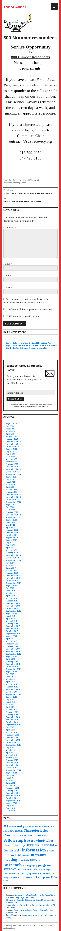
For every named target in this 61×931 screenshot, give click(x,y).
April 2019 (10, 596)
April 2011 (10, 783)
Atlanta (6, 831)
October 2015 (12, 666)
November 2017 (13, 628)
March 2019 (11, 598)
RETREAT (9, 869)
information (34, 850)
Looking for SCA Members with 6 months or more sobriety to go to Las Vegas (31, 896)
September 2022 (13, 517)
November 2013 (13, 720)
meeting (10, 859)
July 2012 (10, 747)
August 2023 (11, 505)
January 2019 (12, 601)
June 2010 (10, 808)
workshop (37, 877)
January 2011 (12, 790)
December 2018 (13, 603)
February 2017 (12, 644)
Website (7, 287)
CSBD (43, 835)
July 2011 (10, 775)
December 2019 (13, 575)
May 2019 (10, 593)
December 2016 (13, 649)
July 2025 (10, 451)
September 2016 (13, 654)
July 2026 (10, 426)
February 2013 (12, 735)
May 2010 (10, 811)
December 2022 (13, 515)
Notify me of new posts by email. (23, 316)
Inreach (50, 850)
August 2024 (11, 477)
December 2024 (13, 467)
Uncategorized (19, 183)
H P (56, 846)
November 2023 (13, 497)
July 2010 (10, 806)
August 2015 (11, 671)
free (27, 840)
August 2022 (11, 520)
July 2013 (10, 727)
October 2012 (12, 742)
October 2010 (12, 798)
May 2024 (10, 484)
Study (5, 878)
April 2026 (11, 434)
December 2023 (13, 494)
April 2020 (11, 568)
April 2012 (10, 752)
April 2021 (10, 548)
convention (32, 835)
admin (37, 180)
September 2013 (13, 725)
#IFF (52, 827)
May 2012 (10, 750)
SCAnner (34, 869)
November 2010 (13, 795)
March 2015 (11, 684)
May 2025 (10, 456)
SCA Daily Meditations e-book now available (26, 348)
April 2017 (10, 639)
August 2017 (11, 636)
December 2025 (13, 441)
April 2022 (11, 527)
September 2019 (13, 583)
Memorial (21, 860)
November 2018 (13, 606)
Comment (9, 227)
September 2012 (13, 745)
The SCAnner (14, 6)
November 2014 (13, 689)
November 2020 (13, 555)
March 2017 (11, 641)
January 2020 (12, 573)
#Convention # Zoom (37, 826)
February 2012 (12, 757)
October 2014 (12, 692)
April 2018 (10, 618)
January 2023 (12, 512)
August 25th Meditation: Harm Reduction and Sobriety (31, 345)
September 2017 (13, 634)
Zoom (5, 881)
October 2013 (12, 722)
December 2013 (13, 717)
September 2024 (13, 474)
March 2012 (11, 755)
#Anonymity (14, 826)
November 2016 (13, 651)
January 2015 (12, 687)
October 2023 (12, 499)
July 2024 (10, 479)
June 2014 (10, 702)
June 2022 (10, 522)
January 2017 (12, 646)
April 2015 (10, 682)
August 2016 (11, 656)
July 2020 (10, 563)
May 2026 (10, 431)
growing (36, 840)
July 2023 (10, 507)
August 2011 (11, 773)
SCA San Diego (44, 870)
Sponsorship (46, 873)
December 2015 (13, 664)
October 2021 (12, 535)
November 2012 (13, 740)
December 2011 (13, 763)
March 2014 (11, 709)
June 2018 (10, 616)
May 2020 (10, 565)
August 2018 (11, 613)
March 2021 (11, 550)
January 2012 (12, 760)
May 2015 (10, 679)
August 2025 (11, 449)
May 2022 (10, 525)
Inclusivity (12, 850)
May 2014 (10, 704)
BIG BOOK (16, 830)
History (19, 845)
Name (7, 263)
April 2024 (11, 487)
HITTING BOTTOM (40, 845)
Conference (13, 835)
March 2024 (11, 489)
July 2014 (10, 699)
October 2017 (12, 631)
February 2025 (12, 462)
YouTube (51, 877)
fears (49, 836)
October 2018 (12, 608)
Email (7, 275)
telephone (13, 877)
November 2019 (13, 578)
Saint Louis (22, 869)
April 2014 (10, 707)
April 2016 (10, 659)
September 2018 (13, 611)
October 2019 (12, 580)
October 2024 (12, 472)
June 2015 (10, 677)
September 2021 (13, 537)
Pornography (30, 865)
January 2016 (12, 661)
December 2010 (13, 793)
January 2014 (12, 714)
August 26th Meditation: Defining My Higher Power (30, 343)
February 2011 (12, 788)
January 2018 (12, 623)
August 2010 (11, 803)
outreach (12, 864)
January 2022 (12, 530)
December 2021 (13, 532)
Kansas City (25, 856)
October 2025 (12, 446)
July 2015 (10, 674)
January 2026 (12, 439)
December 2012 (13, 737)
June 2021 (10, 545)
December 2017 (13, 626)
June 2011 (10, 778)
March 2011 (11, 785)
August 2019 (11, 585)
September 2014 (13, 694)
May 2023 (10, 510)
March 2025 (11, 459)
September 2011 (13, 770)
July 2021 (10, 542)
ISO (18, 855)
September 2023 (13, 502)
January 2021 (12, 553)
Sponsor (33, 873)
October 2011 (12, 768)
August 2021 (11, 540)
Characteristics (36, 830)
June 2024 (10, 482)
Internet (9, 855)
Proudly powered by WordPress (18, 925)
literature (39, 855)
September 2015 (13, 669)
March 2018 (11, 621)
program (44, 865)
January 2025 (12, 464)
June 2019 (10, 591)
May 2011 (10, 780)
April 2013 (10, 730)
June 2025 (10, 454)
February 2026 (13, 436)
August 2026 (11, 424)
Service (7, 873)
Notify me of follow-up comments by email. (29, 309)
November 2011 (13, 765)
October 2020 (12, 558)
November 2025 (13, 444)
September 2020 (14, 560)
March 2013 (11, 732)
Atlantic (9, 900)
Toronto (24, 877)
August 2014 (11, 697)
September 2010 (13, 800)
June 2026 (10, 429)
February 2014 (12, 712)
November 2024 (13, 469)
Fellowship (13, 840)
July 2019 (10, 588)
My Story (31, 859)
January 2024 (12, 492)
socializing (19, 873)
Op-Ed (40, 860)
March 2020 (11, 570)
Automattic (8, 928)
